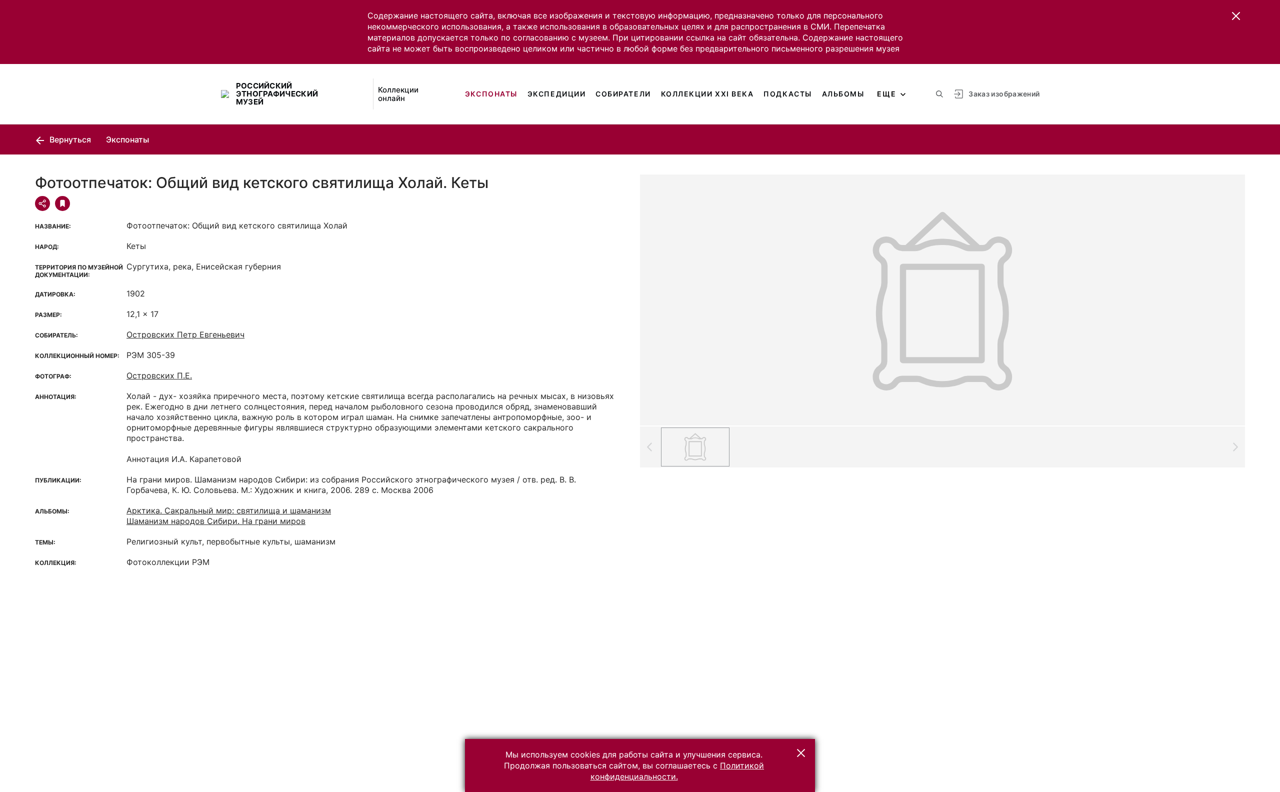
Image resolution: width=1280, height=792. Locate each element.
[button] (1236, 16)
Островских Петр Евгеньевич (185, 335)
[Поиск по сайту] (939, 94)
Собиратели (623, 94)
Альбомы (843, 94)
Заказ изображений (1004, 94)
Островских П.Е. (159, 375)
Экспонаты (491, 94)
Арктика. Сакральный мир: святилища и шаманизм (228, 511)
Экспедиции (557, 94)
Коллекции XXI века (707, 94)
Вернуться (69, 139)
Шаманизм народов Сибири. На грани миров (216, 521)
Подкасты (788, 94)
